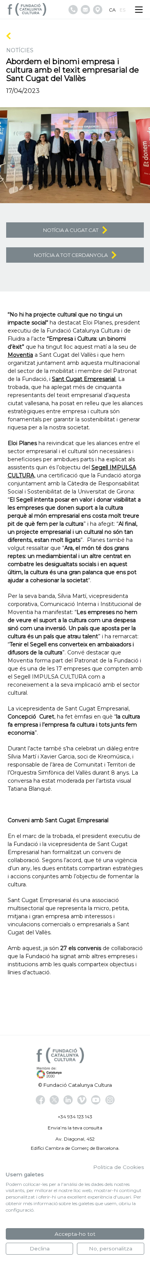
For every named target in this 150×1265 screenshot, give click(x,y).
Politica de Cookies (118, 1167)
